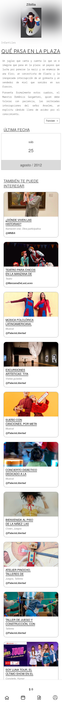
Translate (51, 120)
